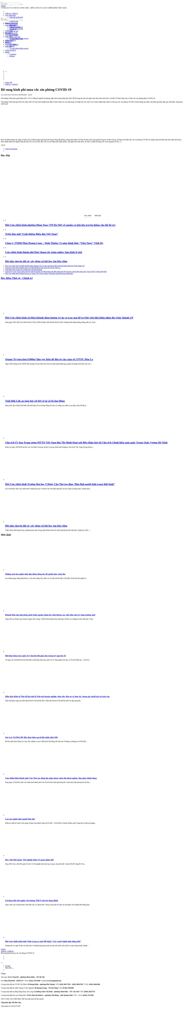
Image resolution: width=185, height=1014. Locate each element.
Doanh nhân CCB (11, 33)
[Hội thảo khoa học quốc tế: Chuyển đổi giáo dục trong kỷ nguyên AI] (21, 651)
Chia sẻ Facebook (11, 149)
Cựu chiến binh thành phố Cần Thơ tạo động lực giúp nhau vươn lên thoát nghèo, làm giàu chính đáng (51, 778)
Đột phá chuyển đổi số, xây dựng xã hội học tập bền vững (36, 261)
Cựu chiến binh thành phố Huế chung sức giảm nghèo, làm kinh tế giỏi (43, 252)
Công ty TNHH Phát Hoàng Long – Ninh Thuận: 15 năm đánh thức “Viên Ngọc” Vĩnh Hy (54, 243)
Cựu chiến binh (10, 15)
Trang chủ (8, 82)
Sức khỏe (8, 43)
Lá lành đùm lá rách (16, 29)
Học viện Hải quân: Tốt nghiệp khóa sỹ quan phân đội (29, 860)
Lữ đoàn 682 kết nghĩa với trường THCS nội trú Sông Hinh (31, 900)
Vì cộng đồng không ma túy (18, 48)
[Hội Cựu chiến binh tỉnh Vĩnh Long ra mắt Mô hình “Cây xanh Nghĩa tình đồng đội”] (21, 937)
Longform (12, 54)
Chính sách (9, 31)
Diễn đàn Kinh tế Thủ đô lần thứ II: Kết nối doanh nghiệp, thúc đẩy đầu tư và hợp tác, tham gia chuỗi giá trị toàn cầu (57, 696)
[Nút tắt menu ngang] (13, 968)
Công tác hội (13, 21)
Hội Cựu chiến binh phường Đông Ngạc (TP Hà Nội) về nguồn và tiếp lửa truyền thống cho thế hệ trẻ (60, 225)
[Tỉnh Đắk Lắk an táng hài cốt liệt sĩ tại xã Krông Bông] (21, 396)
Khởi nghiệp (13, 35)
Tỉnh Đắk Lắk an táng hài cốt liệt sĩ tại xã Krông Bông (23, 270)
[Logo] (3, 6)
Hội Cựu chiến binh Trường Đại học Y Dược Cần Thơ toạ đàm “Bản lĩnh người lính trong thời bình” (39, 273)
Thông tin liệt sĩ (10, 50)
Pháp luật (8, 46)
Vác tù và (12, 29)
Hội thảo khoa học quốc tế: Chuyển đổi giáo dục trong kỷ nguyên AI (35, 656)
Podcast (12, 46)
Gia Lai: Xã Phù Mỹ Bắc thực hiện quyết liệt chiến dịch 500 (31, 737)
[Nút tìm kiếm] (22, 4)
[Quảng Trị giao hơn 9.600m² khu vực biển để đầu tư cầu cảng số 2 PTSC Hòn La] (21, 355)
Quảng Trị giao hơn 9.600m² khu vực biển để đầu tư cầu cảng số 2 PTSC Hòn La (32, 268)
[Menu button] (2, 2)
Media (7, 52)
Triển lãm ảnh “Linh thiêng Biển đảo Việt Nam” (31, 234)
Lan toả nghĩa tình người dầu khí (20, 819)
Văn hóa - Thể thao (11, 44)
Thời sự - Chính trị (11, 13)
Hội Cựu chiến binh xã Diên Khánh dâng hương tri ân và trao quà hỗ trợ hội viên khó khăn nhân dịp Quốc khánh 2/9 (44, 266)
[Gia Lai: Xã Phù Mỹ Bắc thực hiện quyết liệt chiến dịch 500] (21, 733)
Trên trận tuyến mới (16, 17)
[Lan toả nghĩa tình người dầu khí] (21, 815)
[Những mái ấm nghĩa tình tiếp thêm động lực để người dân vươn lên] (21, 570)
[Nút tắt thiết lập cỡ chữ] (6, 71)
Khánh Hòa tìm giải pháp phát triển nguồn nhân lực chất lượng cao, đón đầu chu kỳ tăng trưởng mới (50, 615)
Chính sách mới (14, 37)
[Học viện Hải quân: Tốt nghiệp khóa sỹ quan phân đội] (21, 856)
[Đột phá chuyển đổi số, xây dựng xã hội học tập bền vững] (21, 521)
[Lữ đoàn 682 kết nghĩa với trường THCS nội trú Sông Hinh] (21, 896)
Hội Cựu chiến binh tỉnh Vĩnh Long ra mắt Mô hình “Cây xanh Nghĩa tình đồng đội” (43, 941)
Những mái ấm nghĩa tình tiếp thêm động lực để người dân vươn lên (35, 574)
